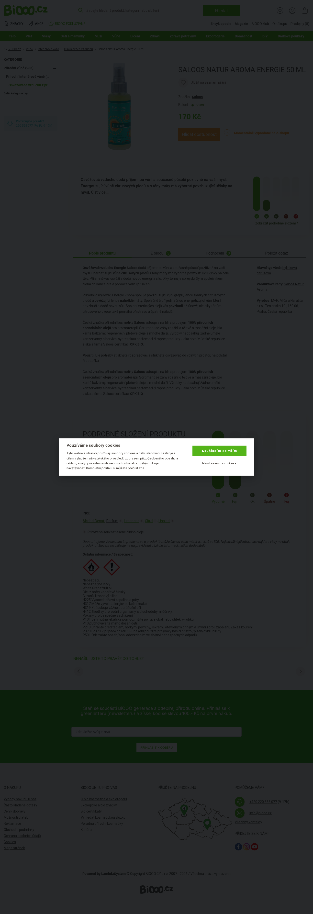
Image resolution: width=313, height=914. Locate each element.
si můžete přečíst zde (128, 468)
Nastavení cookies (219, 463)
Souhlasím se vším (219, 451)
